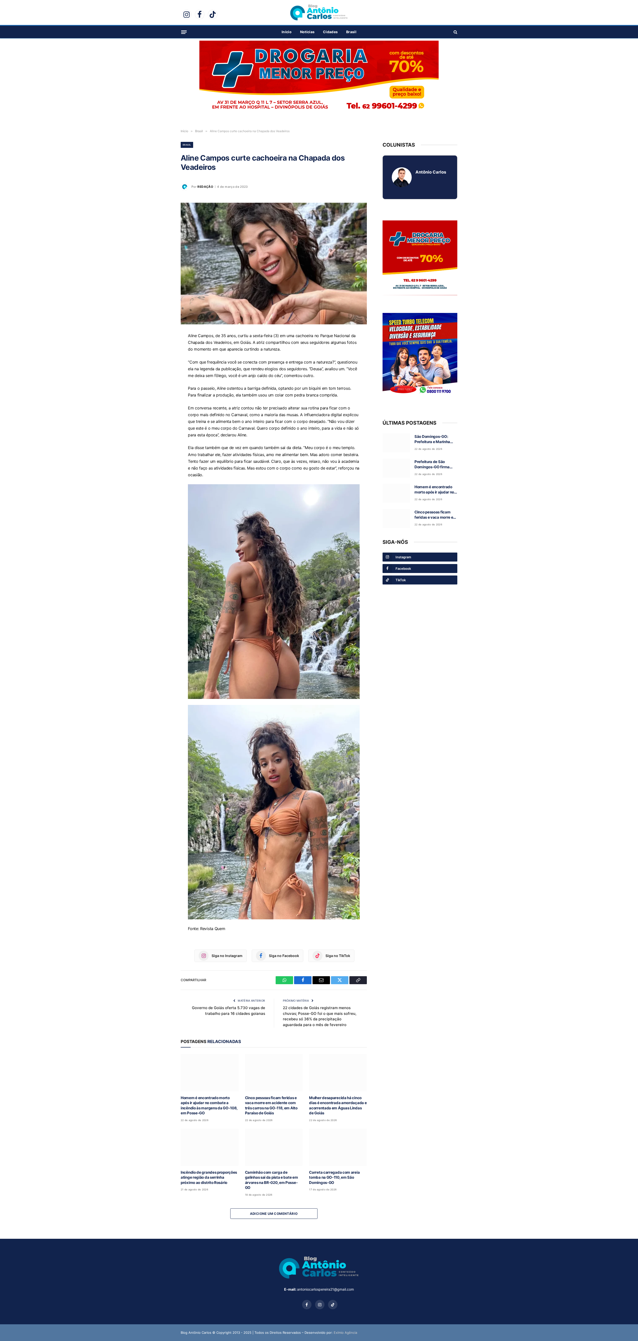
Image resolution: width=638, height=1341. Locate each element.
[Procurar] (455, 32)
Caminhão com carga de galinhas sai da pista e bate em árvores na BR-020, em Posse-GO (271, 1180)
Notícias (307, 32)
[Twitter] (163, 383)
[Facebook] (163, 360)
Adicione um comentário (274, 1214)
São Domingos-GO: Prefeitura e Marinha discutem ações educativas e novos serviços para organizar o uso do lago (435, 439)
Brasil (351, 32)
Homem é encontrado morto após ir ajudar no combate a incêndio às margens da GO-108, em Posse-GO (209, 1105)
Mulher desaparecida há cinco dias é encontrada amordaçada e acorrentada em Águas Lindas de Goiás (338, 1105)
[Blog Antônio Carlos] (319, 12)
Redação (205, 187)
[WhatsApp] (163, 349)
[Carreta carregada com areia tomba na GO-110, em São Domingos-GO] (338, 1147)
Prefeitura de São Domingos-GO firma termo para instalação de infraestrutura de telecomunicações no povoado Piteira (433, 464)
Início (287, 32)
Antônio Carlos (430, 172)
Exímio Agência (345, 1333)
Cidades (330, 32)
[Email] (163, 372)
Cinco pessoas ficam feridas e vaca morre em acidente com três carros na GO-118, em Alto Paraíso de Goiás (271, 1105)
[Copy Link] (163, 394)
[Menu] (184, 32)
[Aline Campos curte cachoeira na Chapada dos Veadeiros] (274, 263)
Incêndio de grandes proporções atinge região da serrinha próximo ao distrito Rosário (209, 1177)
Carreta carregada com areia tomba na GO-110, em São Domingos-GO (334, 1177)
